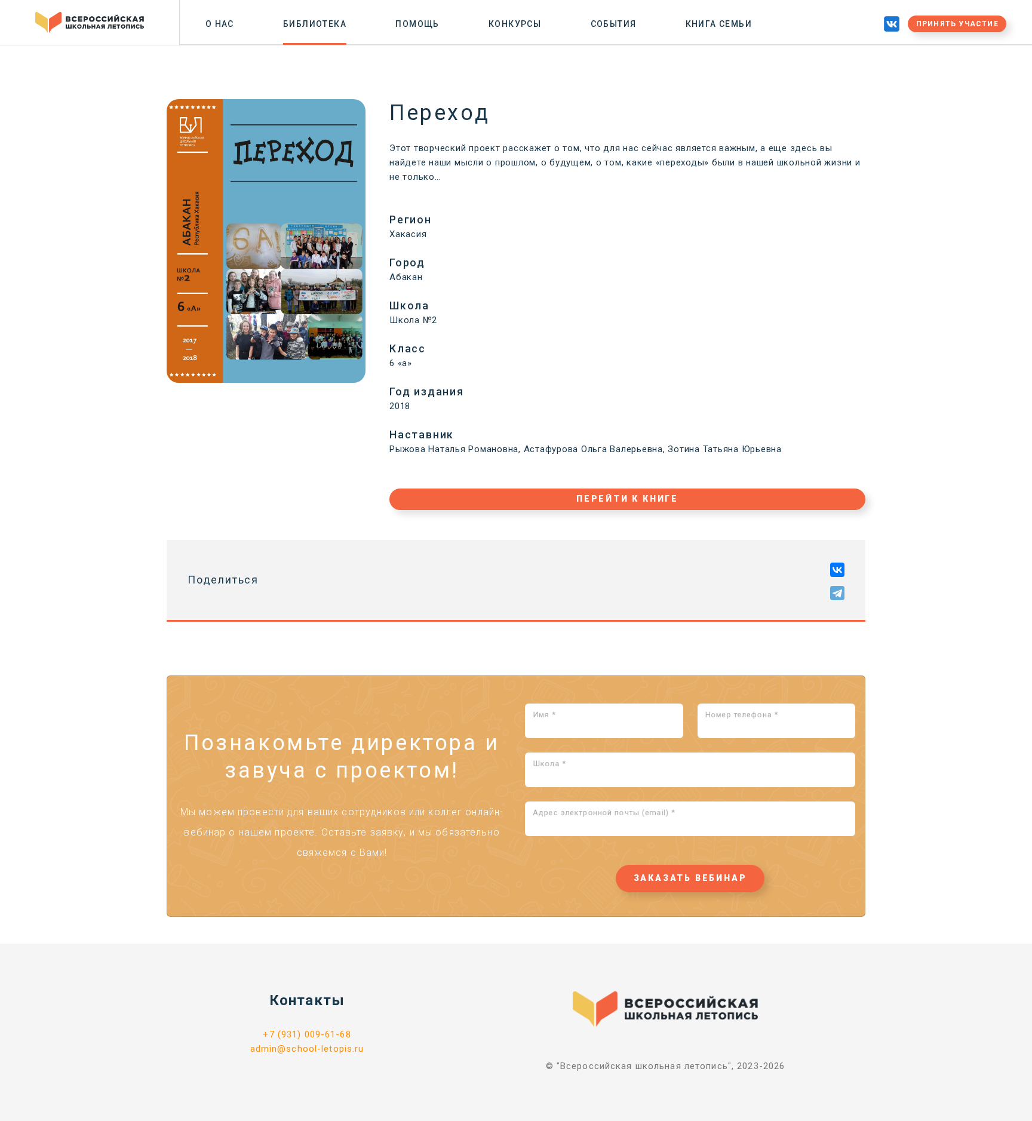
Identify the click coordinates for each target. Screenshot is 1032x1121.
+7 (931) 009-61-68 (307, 1034)
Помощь (417, 24)
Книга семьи (719, 24)
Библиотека (314, 24)
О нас (219, 24)
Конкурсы (515, 24)
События (614, 24)
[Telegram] (837, 593)
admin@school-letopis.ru (307, 1048)
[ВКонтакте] (837, 570)
